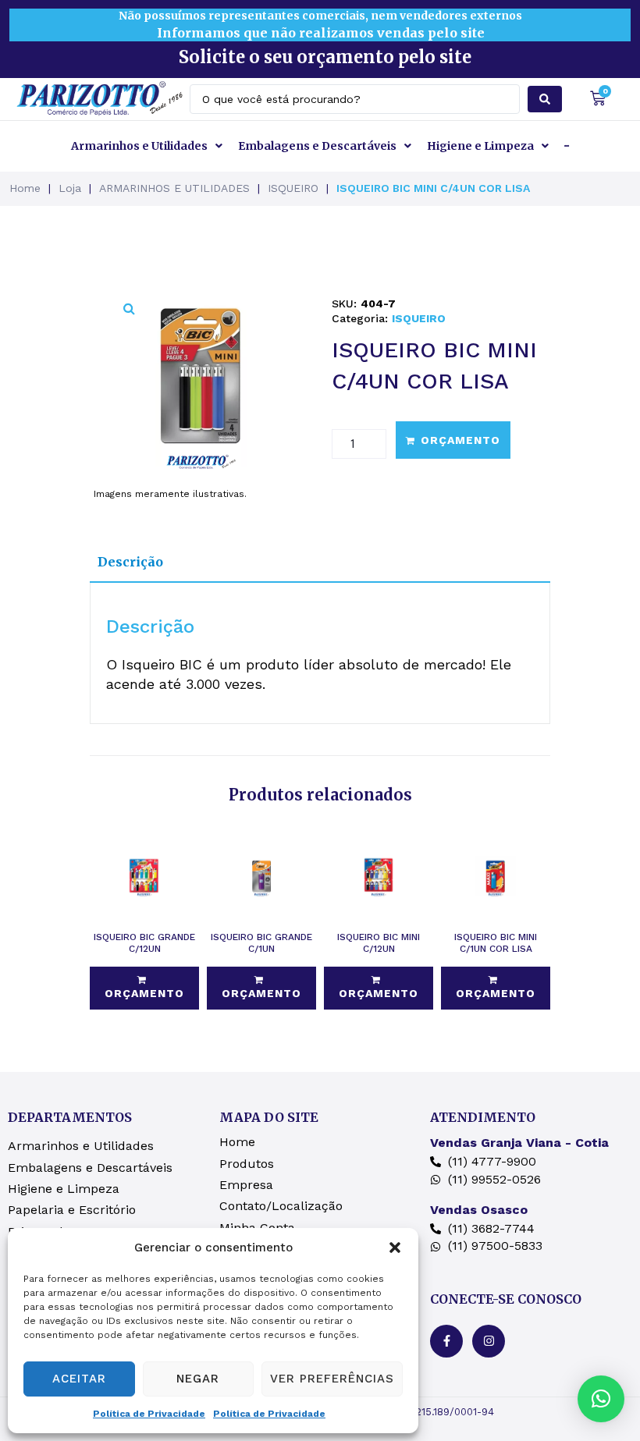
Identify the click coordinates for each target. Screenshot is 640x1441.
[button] (395, 1247)
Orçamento (460, 440)
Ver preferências (332, 1379)
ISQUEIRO (293, 188)
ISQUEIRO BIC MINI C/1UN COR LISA (495, 943)
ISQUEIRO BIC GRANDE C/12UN (144, 943)
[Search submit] (545, 99)
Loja (70, 188)
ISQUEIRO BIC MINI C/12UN (378, 943)
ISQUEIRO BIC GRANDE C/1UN (261, 943)
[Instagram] (488, 1341)
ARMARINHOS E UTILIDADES (174, 188)
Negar (197, 1379)
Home (25, 188)
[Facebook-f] (446, 1341)
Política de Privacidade (149, 1413)
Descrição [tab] (130, 562)
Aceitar (79, 1379)
